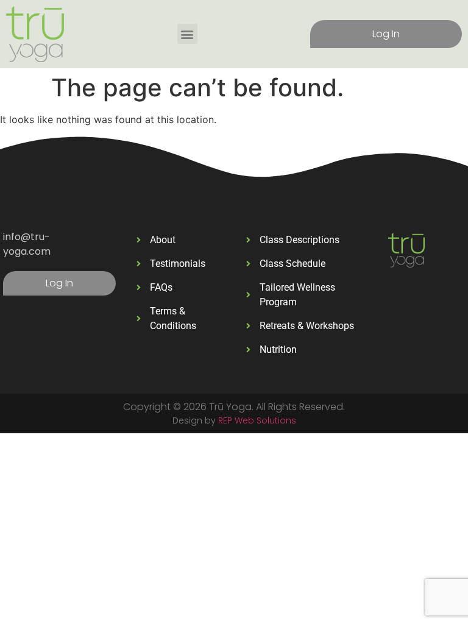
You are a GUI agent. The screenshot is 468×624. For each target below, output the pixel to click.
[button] (187, 34)
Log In (386, 34)
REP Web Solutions (257, 420)
